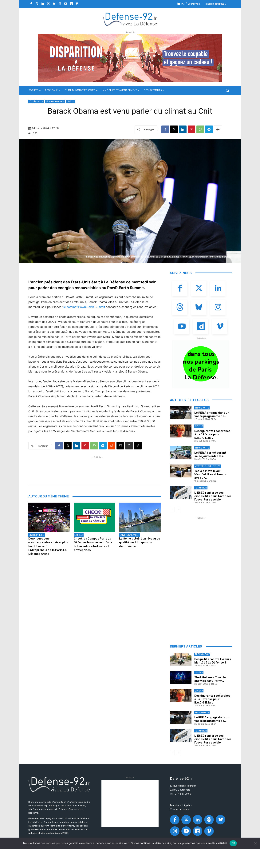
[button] (227, 90)
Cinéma (199, 426)
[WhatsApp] (200, 129)
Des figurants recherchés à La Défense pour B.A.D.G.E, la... (212, 434)
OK (233, 843)
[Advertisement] (97, 467)
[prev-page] (172, 509)
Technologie (202, 654)
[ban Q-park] (201, 364)
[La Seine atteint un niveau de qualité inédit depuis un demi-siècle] (140, 517)
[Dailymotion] (71, 4)
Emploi (78, 534)
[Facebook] (31, 4)
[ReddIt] (111, 445)
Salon (70, 101)
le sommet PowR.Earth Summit (84, 307)
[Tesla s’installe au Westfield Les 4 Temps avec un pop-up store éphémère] (180, 470)
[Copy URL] (138, 445)
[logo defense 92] (130, 18)
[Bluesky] (54, 4)
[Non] (255, 843)
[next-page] (178, 509)
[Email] (120, 445)
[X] (174, 129)
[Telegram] (209, 129)
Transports (202, 408)
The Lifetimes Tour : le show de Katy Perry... (210, 679)
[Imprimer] (129, 445)
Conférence (36, 101)
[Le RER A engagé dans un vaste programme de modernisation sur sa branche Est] (180, 412)
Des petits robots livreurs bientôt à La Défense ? (212, 660)
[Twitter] (37, 4)
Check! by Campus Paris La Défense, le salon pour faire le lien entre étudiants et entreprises (93, 544)
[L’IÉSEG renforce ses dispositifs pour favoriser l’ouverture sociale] (180, 492)
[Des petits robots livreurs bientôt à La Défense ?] (180, 659)
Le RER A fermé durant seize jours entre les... (210, 454)
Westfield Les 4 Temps (207, 466)
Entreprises (36, 534)
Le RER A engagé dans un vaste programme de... (211, 414)
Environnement (55, 101)
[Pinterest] (191, 129)
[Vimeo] (77, 4)
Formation (201, 488)
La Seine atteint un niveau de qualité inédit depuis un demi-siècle (139, 542)
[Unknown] (130, 58)
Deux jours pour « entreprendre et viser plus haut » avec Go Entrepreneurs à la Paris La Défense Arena (48, 546)
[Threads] (48, 4)
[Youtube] (65, 4)
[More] (218, 129)
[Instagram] (60, 4)
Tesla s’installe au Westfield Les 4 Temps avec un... (210, 474)
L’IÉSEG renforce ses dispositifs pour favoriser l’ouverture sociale (212, 496)
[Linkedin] (42, 4)
